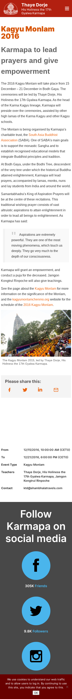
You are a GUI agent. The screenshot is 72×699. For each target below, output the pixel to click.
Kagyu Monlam (45, 288)
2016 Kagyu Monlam (38, 305)
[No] (67, 687)
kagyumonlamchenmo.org (30, 299)
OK (36, 692)
